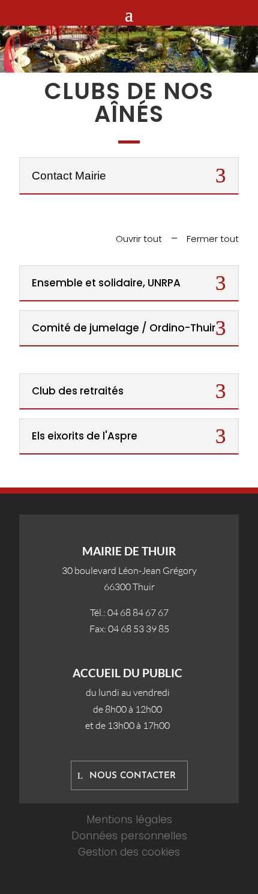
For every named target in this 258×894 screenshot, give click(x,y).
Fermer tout (213, 238)
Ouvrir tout (139, 238)
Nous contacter (132, 776)
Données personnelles (129, 836)
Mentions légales (129, 819)
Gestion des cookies (129, 852)
